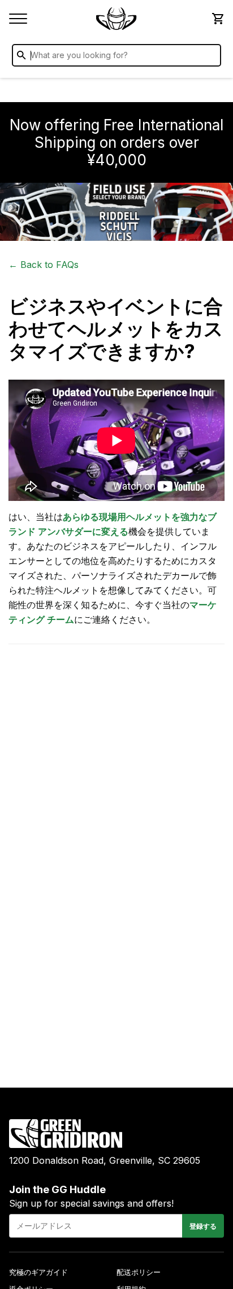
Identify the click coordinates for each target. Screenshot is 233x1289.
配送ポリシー (138, 1272)
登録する (203, 1226)
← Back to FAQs (43, 264)
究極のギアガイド (38, 1272)
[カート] (217, 18)
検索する (210, 57)
